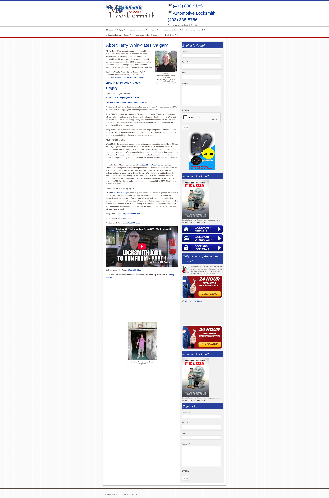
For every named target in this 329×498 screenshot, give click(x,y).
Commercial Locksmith (193, 30)
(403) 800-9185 (188, 5)
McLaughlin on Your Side (150, 165)
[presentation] (201, 117)
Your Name (186, 51)
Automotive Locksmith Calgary (116, 35)
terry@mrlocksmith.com (130, 214)
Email (185, 72)
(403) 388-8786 (140, 102)
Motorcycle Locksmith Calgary (147, 35)
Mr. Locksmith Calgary (113, 30)
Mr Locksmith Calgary (133, 16)
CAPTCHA (185, 110)
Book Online (168, 35)
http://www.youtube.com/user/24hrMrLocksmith (125, 77)
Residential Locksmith (170, 30)
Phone (185, 62)
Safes (153, 30)
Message (186, 83)
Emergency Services (136, 30)
